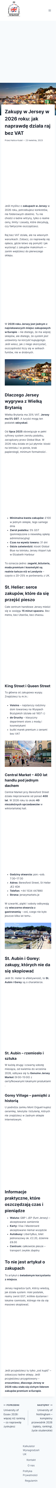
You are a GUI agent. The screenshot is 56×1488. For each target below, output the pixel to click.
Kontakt (31, 1459)
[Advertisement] (28, 54)
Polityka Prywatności (30, 1473)
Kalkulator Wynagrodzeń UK (31, 1450)
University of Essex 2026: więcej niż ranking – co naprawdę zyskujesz (14, 1416)
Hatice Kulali (17, 140)
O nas (31, 1465)
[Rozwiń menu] (49, 10)
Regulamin (31, 1480)
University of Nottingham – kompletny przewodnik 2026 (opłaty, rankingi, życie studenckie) (42, 1418)
